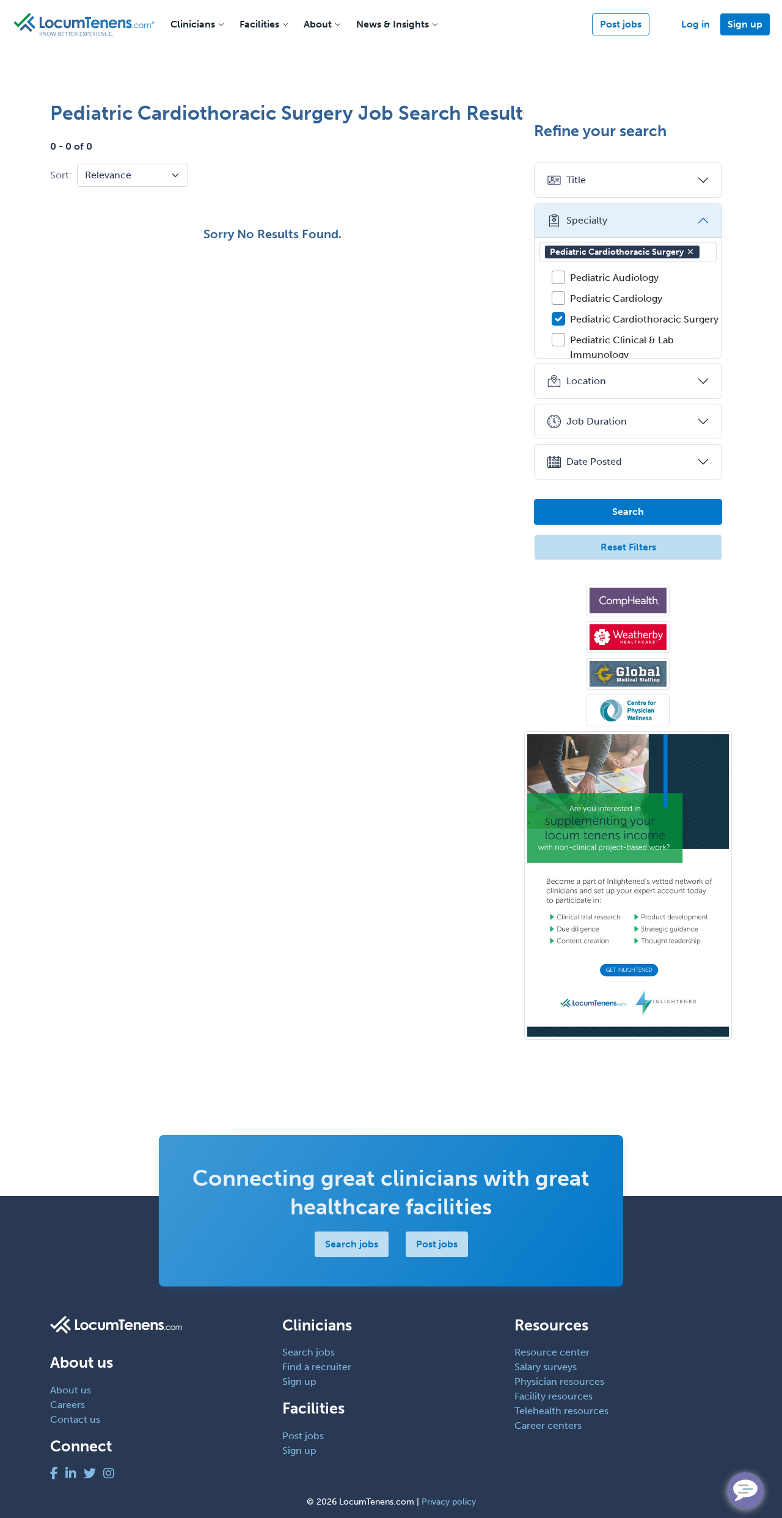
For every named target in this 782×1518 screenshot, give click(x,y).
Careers (67, 1404)
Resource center (552, 1352)
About (318, 24)
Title (576, 180)
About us (70, 1390)
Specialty (586, 220)
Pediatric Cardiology (616, 298)
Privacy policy (449, 1502)
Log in (695, 24)
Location (586, 381)
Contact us (75, 1419)
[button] (690, 251)
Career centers (548, 1425)
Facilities (259, 24)
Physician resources (559, 1381)
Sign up (745, 24)
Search (628, 511)
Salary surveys (545, 1367)
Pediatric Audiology (614, 277)
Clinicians (192, 24)
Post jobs (620, 24)
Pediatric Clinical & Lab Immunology (622, 347)
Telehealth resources (561, 1411)
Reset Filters (628, 547)
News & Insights (392, 24)
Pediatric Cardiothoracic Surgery (617, 252)
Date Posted (594, 461)
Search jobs (351, 1244)
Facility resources (553, 1396)
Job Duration (596, 421)
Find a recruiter (316, 1367)
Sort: (61, 175)
